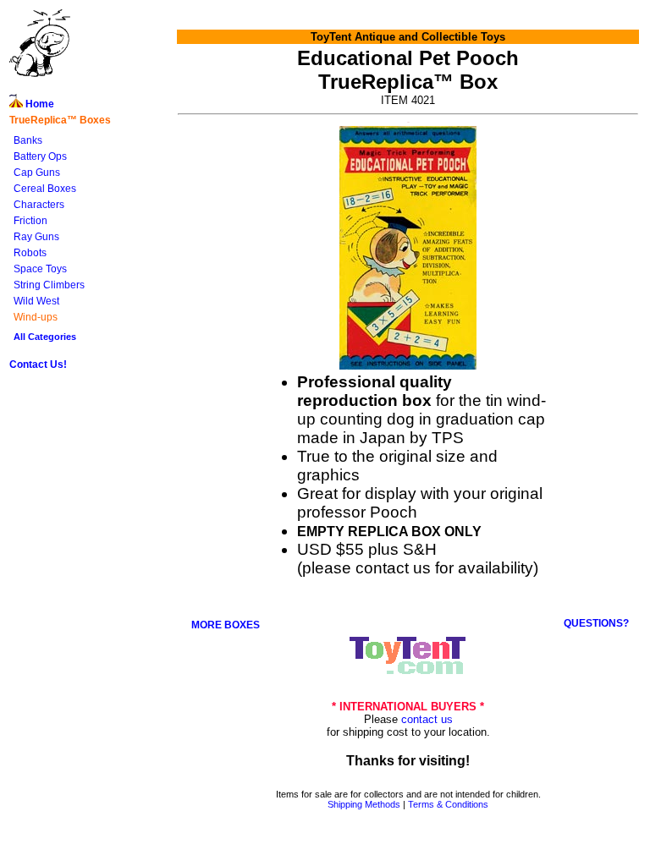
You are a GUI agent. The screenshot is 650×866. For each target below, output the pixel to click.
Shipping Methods (364, 804)
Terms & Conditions (448, 804)
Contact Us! (38, 364)
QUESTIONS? (596, 623)
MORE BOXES (225, 625)
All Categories (45, 337)
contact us (427, 719)
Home (38, 104)
